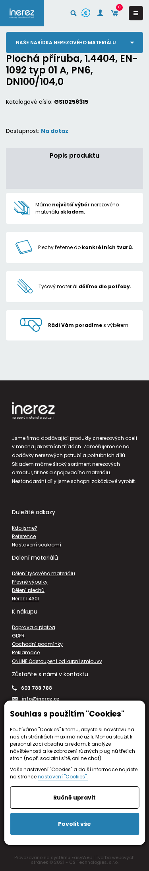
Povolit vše (74, 824)
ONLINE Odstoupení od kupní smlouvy (57, 661)
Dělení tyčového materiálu (43, 573)
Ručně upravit (74, 798)
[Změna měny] (85, 13)
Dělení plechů (28, 590)
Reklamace (26, 652)
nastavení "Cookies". (63, 776)
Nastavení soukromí (36, 544)
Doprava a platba (33, 627)
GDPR (18, 635)
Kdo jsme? (24, 528)
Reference (24, 536)
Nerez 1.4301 (25, 598)
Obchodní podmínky (37, 644)
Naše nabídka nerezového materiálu (66, 42)
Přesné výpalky (30, 581)
